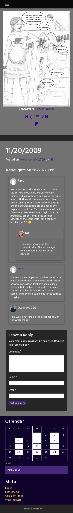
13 (18, 446)
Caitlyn (39, 109)
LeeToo (46, 509)
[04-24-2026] (46, 117)
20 (18, 452)
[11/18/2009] (31, 117)
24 (54, 452)
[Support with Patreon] (36, 124)
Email (11, 390)
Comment (14, 352)
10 (55, 440)
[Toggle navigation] (7, 4)
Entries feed (12, 492)
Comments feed (14, 496)
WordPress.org (13, 500)
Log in (8, 488)
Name (12, 377)
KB (51, 159)
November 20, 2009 (32, 159)
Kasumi (49, 109)
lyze (20, 268)
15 (37, 446)
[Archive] (36, 117)
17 (55, 446)
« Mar (9, 463)
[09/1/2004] (26, 117)
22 (37, 452)
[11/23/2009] (42, 117)
